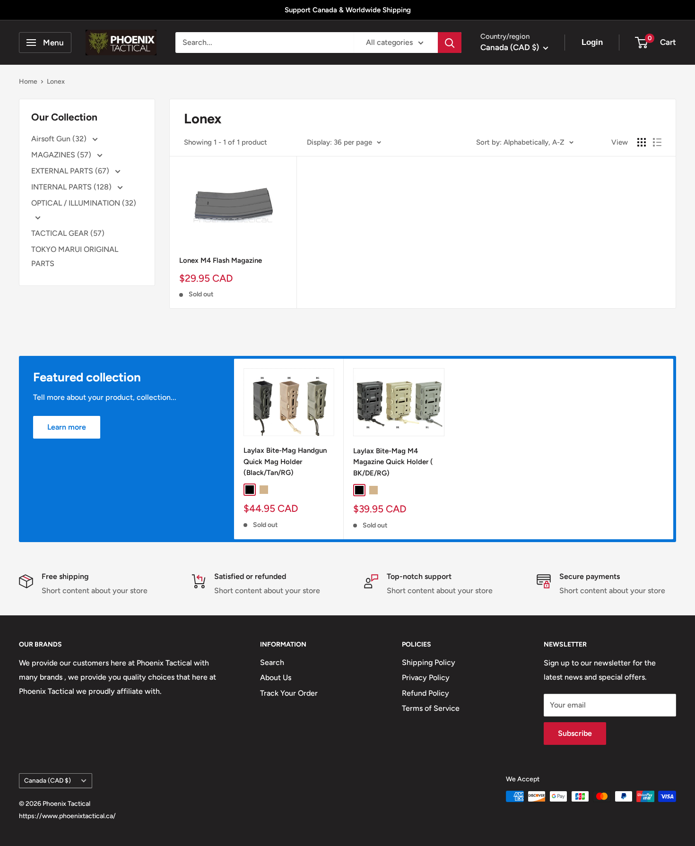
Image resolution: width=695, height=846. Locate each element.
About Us (275, 677)
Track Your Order (289, 693)
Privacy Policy (426, 677)
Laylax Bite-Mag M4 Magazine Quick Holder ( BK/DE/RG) (393, 462)
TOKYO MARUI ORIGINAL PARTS (74, 256)
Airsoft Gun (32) (59, 138)
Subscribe (575, 733)
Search (272, 662)
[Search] (449, 42)
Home (28, 82)
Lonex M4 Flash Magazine (220, 260)
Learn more (66, 427)
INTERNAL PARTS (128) (72, 186)
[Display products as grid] (641, 142)
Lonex (56, 82)
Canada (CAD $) (47, 780)
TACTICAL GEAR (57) (67, 233)
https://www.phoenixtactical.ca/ (67, 816)
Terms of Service (431, 708)
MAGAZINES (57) (62, 154)
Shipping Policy (428, 662)
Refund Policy (425, 693)
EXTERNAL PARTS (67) (71, 170)
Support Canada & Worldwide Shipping (348, 10)
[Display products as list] (657, 142)
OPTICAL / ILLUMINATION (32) (83, 203)
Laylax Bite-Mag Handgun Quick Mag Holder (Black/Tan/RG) (285, 462)
